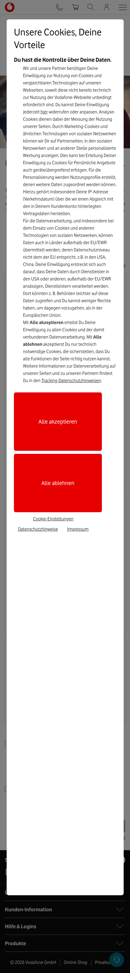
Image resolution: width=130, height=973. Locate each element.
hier (44, 112)
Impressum (78, 529)
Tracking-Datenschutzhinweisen (71, 380)
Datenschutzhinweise (38, 529)
